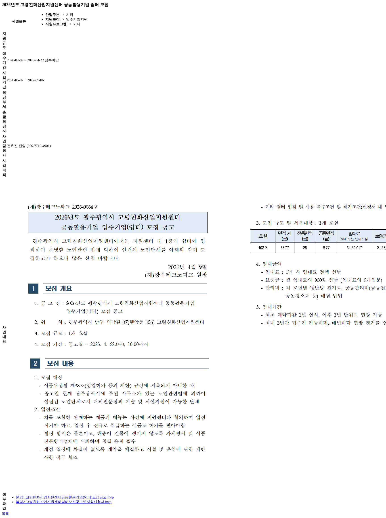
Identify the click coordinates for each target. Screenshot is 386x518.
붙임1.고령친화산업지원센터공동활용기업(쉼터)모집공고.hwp (65, 497)
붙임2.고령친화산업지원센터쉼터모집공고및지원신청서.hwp (63, 502)
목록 (5, 514)
